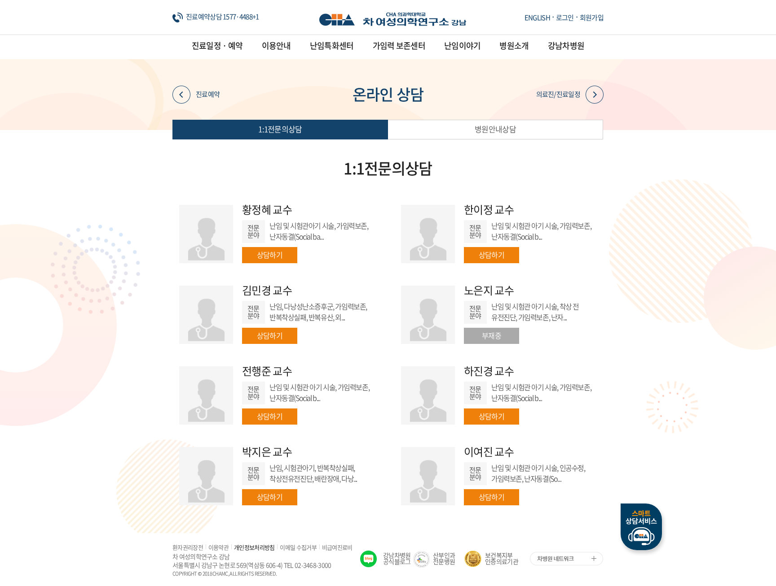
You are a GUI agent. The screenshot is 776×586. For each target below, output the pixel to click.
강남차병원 (566, 45)
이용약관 (218, 547)
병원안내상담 (495, 129)
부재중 (491, 335)
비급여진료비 (337, 547)
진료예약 (208, 94)
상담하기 (269, 254)
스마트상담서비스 (641, 527)
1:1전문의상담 (280, 129)
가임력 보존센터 (399, 45)
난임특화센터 (332, 45)
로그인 (565, 17)
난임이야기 (462, 45)
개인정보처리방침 (254, 547)
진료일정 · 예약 (217, 45)
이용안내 (276, 45)
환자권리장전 (187, 547)
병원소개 (514, 45)
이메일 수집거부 (298, 547)
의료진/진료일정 (558, 94)
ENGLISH (537, 17)
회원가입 (592, 17)
